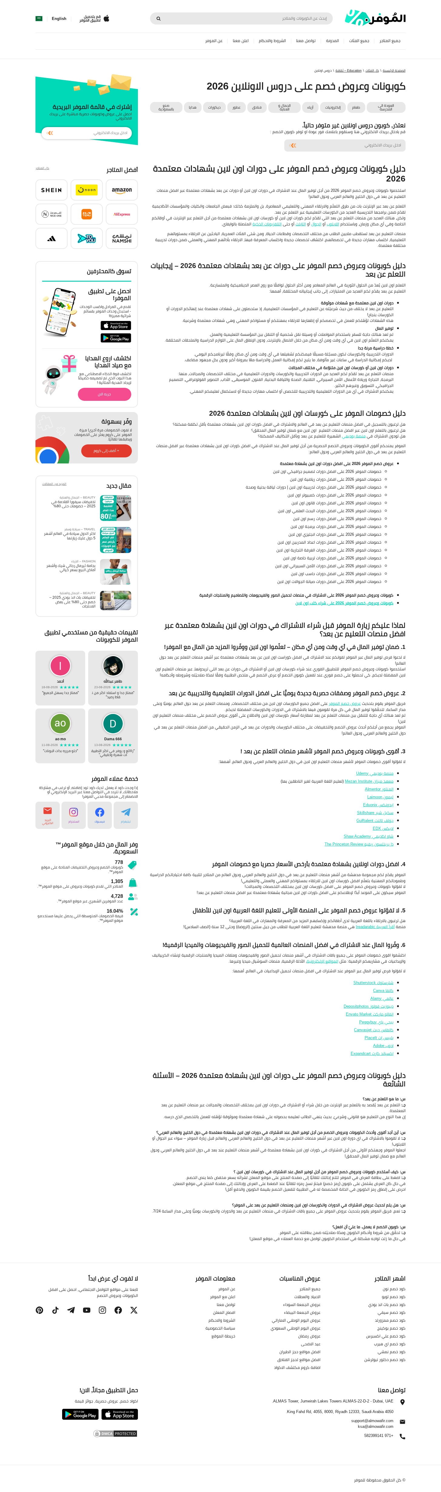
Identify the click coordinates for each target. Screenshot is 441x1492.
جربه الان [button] (104, 394)
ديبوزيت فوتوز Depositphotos (368, 1006)
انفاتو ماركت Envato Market (369, 1014)
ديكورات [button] (214, 107)
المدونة (332, 40)
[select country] (38, 19)
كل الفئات (372, 70)
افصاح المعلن (224, 1312)
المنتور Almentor (379, 789)
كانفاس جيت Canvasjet (373, 1029)
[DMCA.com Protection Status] (86, 1433)
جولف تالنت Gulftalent (374, 820)
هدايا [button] (192, 107)
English (59, 19)
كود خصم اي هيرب (390, 1343)
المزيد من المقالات (54, 484)
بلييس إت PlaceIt (379, 1037)
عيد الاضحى (310, 1343)
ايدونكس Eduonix (378, 804)
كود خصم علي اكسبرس (386, 1336)
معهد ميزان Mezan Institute (369, 781)
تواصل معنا (306, 40)
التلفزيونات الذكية (267, 223)
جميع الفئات (359, 40)
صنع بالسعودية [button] (166, 107)
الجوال (316, 223)
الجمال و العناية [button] (284, 107)
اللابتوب (333, 223)
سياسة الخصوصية (220, 1328)
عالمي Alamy (381, 998)
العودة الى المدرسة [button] (386, 107)
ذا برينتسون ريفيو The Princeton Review (359, 844)
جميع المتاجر (389, 40)
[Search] (158, 18)
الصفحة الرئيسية (394, 70)
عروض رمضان (309, 1336)
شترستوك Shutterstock (373, 982)
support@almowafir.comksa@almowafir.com (372, 1424)
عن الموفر (213, 40)
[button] (122, 190)
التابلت (301, 223)
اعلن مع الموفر (222, 1296)
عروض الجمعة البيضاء (302, 1312)
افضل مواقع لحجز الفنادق (298, 1359)
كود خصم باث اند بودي (387, 1304)
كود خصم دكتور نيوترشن (385, 1359)
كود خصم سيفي (392, 1312)
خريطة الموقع (223, 1336)
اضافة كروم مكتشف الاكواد (297, 1367)
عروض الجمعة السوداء (301, 1304)
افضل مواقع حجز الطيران (299, 1351)
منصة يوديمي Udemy (374, 773)
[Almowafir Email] (402, 1423)
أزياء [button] (310, 107)
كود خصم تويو (394, 1296)
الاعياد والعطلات (307, 1296)
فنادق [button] (257, 107)
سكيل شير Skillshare (375, 812)
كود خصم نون (394, 1288)
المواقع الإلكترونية (322, 960)
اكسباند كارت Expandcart (372, 1053)
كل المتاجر (42, 168)
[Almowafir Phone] (402, 1438)
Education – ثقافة (349, 70)
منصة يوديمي (354, 436)
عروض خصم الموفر (345, 703)
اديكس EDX (383, 828)
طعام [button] (356, 107)
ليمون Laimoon (380, 796)
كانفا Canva (383, 990)
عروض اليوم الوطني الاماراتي (296, 1320)
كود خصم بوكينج (391, 1328)
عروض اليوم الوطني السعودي (295, 1328)
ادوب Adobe (383, 1045)
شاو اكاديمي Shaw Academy (368, 836)
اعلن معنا (241, 40)
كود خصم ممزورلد (390, 1320)
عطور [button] (236, 107)
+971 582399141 (378, 1436)
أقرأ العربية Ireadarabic (375, 926)
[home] (375, 17)
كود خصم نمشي (392, 1351)
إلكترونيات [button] (333, 107)
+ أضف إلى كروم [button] (106, 450)
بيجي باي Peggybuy (376, 1022)
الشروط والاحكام (272, 40)
